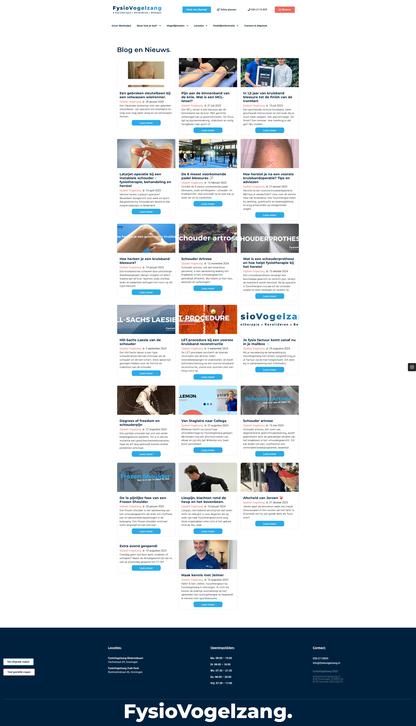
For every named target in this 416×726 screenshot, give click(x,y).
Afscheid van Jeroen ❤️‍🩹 (263, 498)
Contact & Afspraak (255, 25)
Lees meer (146, 123)
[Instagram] (412, 367)
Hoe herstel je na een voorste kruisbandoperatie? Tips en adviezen (268, 178)
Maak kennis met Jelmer (202, 575)
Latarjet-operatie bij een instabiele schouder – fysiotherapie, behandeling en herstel (145, 180)
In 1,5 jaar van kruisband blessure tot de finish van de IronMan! (267, 97)
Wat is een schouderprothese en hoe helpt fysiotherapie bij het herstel (268, 263)
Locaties (199, 25)
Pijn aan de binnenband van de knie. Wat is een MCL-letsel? (205, 97)
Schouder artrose (258, 421)
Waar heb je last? (147, 25)
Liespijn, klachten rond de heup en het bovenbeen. (203, 500)
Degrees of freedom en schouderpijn (140, 423)
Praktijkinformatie (224, 25)
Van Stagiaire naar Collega (203, 421)
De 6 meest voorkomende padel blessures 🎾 (203, 176)
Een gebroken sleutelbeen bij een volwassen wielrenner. (145, 95)
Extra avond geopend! (138, 546)
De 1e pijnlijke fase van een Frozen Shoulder (143, 500)
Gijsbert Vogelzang (130, 101)
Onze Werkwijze (121, 25)
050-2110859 (320, 658)
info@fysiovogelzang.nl (326, 663)
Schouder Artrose (196, 259)
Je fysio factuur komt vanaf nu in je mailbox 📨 (269, 342)
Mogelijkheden (176, 25)
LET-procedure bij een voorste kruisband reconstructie (207, 342)
